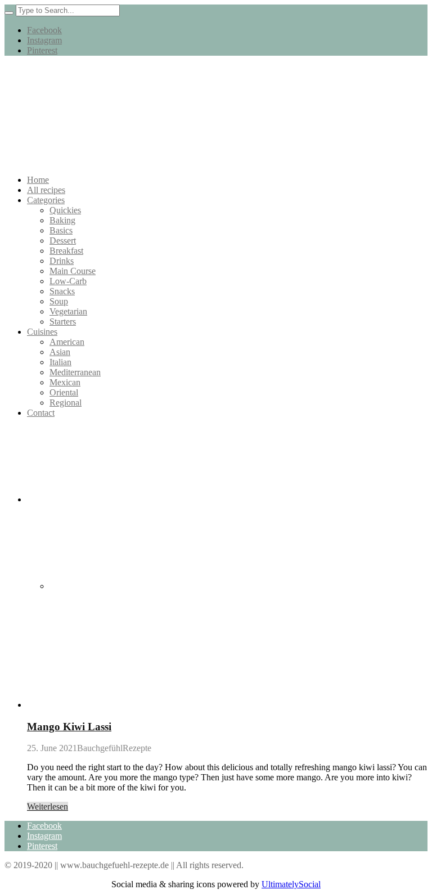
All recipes (46, 190)
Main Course (73, 271)
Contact (41, 412)
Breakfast (66, 250)
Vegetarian (68, 311)
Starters (63, 321)
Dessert (63, 240)
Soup (59, 301)
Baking (62, 220)
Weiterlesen (47, 806)
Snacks (62, 291)
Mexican (65, 382)
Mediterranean (75, 372)
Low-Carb (68, 281)
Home (38, 180)
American (67, 342)
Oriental (64, 392)
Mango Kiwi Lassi (69, 727)
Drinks (62, 261)
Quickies (65, 210)
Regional (66, 402)
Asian (60, 352)
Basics (61, 230)
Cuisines (42, 331)
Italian (60, 362)
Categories (46, 200)
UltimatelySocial (291, 884)
